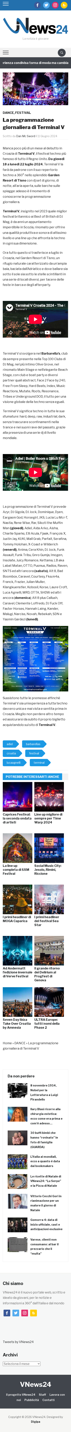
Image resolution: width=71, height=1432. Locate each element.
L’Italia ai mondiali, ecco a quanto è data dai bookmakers (45, 1161)
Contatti (48, 1400)
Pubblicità (31, 1400)
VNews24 (35, 1384)
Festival (23, 113)
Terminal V (47, 725)
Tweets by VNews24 (18, 1342)
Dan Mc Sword (25, 136)
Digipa (35, 1421)
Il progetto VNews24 (20, 1394)
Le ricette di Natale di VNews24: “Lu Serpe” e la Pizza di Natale (45, 1181)
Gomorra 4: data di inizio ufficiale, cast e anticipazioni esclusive (46, 1224)
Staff (42, 1394)
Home (7, 1043)
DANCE (8, 113)
